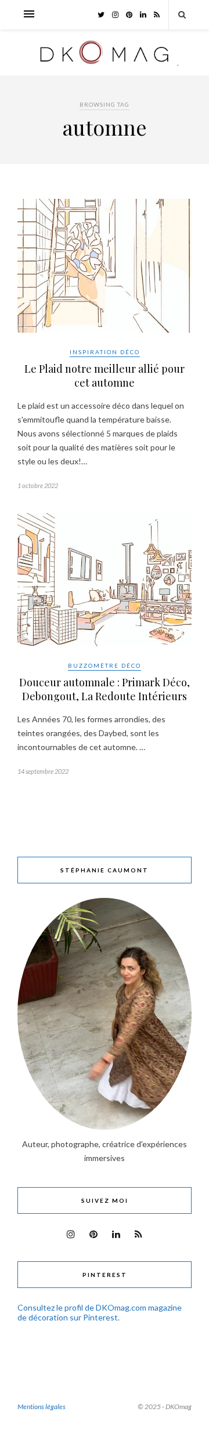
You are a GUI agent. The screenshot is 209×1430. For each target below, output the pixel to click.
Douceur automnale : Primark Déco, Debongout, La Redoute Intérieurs (104, 689)
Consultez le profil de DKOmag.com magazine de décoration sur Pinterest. (99, 1312)
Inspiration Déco (105, 351)
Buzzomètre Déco (104, 665)
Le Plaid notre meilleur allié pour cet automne (104, 376)
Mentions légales (41, 1406)
